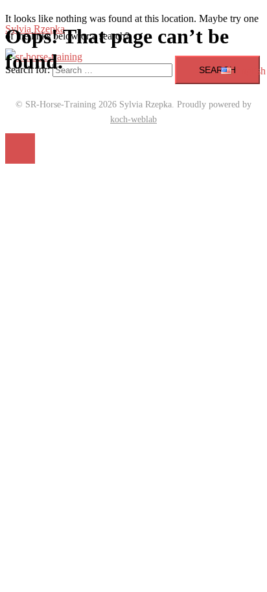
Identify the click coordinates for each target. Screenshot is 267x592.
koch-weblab (133, 119)
